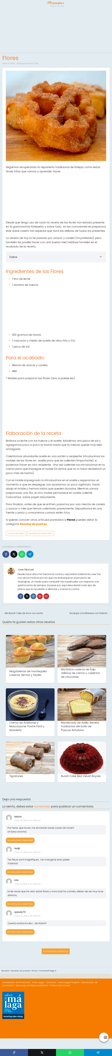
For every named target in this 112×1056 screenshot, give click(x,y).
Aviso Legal (38, 982)
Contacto (51, 982)
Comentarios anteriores (55, 951)
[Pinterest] (40, 596)
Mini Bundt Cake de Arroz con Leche (24, 613)
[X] (13, 554)
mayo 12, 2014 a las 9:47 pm (27, 852)
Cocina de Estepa (16, 533)
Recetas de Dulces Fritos (40, 533)
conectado (42, 806)
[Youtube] (46, 596)
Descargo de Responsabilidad (32, 985)
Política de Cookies (60, 985)
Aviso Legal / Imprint (68, 982)
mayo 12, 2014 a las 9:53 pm (27, 884)
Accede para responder (20, 840)
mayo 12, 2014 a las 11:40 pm (27, 915)
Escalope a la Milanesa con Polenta (88, 613)
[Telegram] (29, 554)
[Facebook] (5, 554)
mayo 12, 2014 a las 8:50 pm (27, 820)
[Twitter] (27, 596)
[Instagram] (33, 596)
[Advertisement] (56, 30)
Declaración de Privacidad (16, 982)
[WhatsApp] (21, 554)
